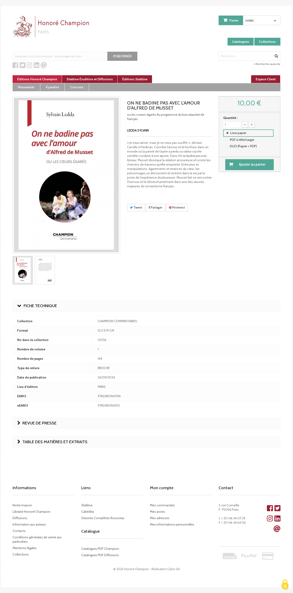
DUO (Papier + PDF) (243, 146)
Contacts (19, 531)
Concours (76, 87)
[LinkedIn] (36, 65)
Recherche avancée (267, 64)
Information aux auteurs (29, 524)
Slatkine (86, 505)
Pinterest (178, 207)
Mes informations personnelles (172, 524)
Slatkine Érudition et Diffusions (90, 79)
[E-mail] (44, 65)
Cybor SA (173, 569)
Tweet (137, 207)
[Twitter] (22, 65)
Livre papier (238, 133)
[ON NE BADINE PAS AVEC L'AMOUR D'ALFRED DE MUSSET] (23, 270)
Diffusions (20, 518)
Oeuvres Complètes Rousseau (102, 518)
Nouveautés (26, 87)
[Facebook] (15, 65)
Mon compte (162, 487)
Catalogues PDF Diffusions (100, 555)
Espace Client (266, 79)
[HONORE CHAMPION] (52, 27)
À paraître (52, 87)
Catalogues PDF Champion (100, 549)
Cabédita (87, 512)
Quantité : (230, 118)
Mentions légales (25, 548)
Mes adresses (159, 518)
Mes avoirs (157, 512)
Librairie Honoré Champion (31, 512)
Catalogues (240, 42)
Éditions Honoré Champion (37, 79)
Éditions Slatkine (134, 79)
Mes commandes (162, 505)
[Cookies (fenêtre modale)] (285, 585)
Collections (267, 42)
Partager (156, 207)
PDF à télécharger (242, 140)
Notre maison (22, 505)
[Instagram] (29, 65)
